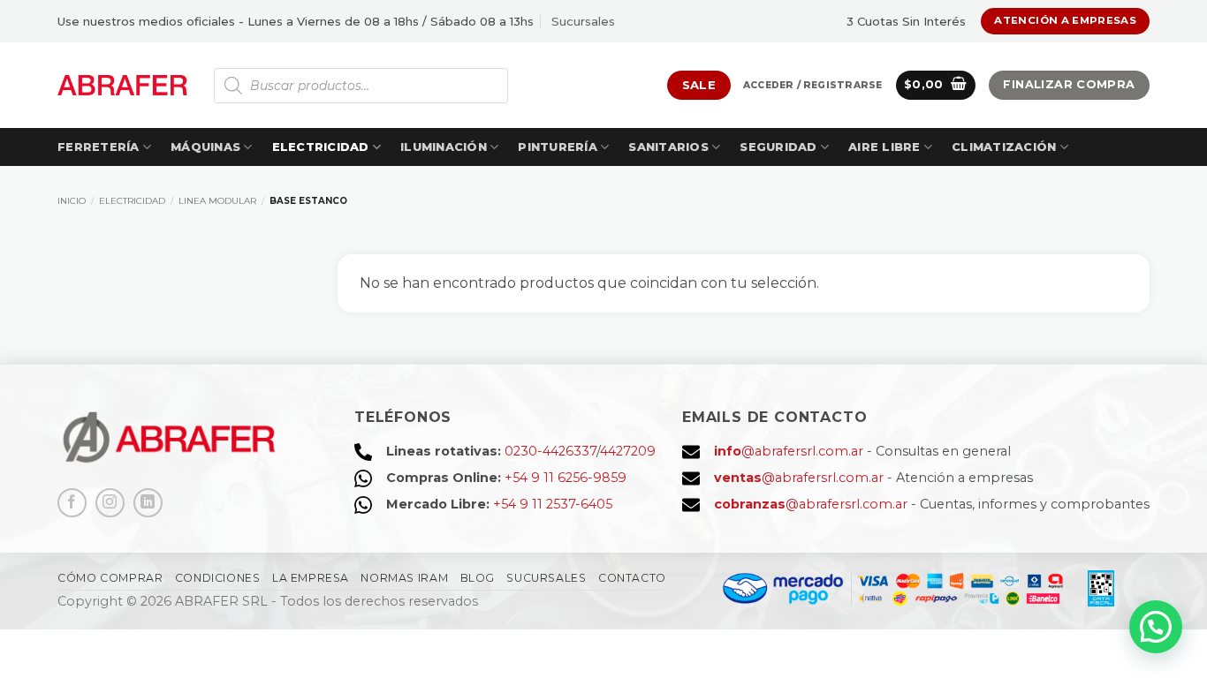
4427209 (628, 451)
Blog (477, 577)
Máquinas (205, 147)
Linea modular (217, 201)
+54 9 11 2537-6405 (552, 504)
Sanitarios (668, 147)
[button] (812, 86)
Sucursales (583, 21)
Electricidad (320, 147)
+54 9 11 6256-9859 (565, 478)
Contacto (632, 577)
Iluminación (443, 147)
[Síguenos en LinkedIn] (148, 502)
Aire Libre (884, 147)
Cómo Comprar (110, 577)
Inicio (71, 201)
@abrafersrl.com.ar (788, 451)
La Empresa (310, 577)
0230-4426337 (550, 451)
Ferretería (98, 147)
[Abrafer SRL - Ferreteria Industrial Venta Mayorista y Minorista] (122, 85)
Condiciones (218, 577)
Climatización (1004, 147)
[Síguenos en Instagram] (110, 502)
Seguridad (778, 147)
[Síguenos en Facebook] (72, 502)
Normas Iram (404, 577)
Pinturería (557, 147)
